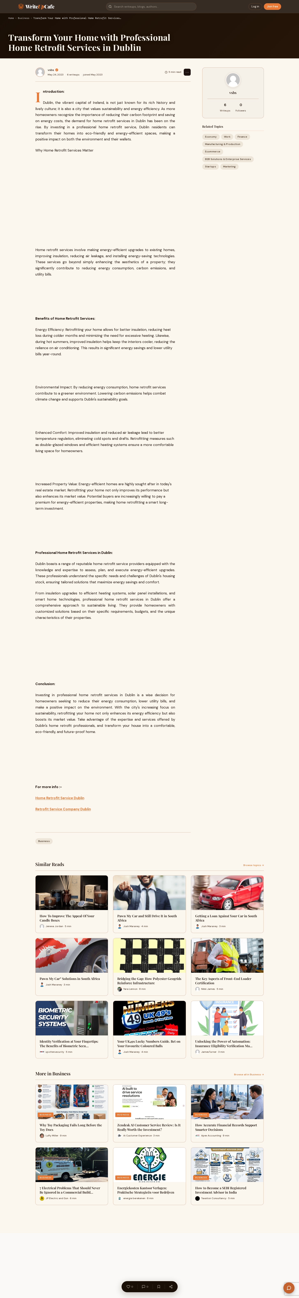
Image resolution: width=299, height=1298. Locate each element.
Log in (255, 6)
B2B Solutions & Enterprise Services (228, 159)
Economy (211, 136)
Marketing (229, 166)
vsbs (51, 70)
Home (11, 18)
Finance (242, 136)
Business (23, 18)
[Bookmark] (159, 1286)
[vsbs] (40, 72)
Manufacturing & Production (222, 144)
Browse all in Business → (249, 1074)
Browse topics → (253, 865)
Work (227, 136)
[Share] (171, 1286)
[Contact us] (288, 1287)
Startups (210, 166)
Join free (272, 6)
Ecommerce (212, 151)
